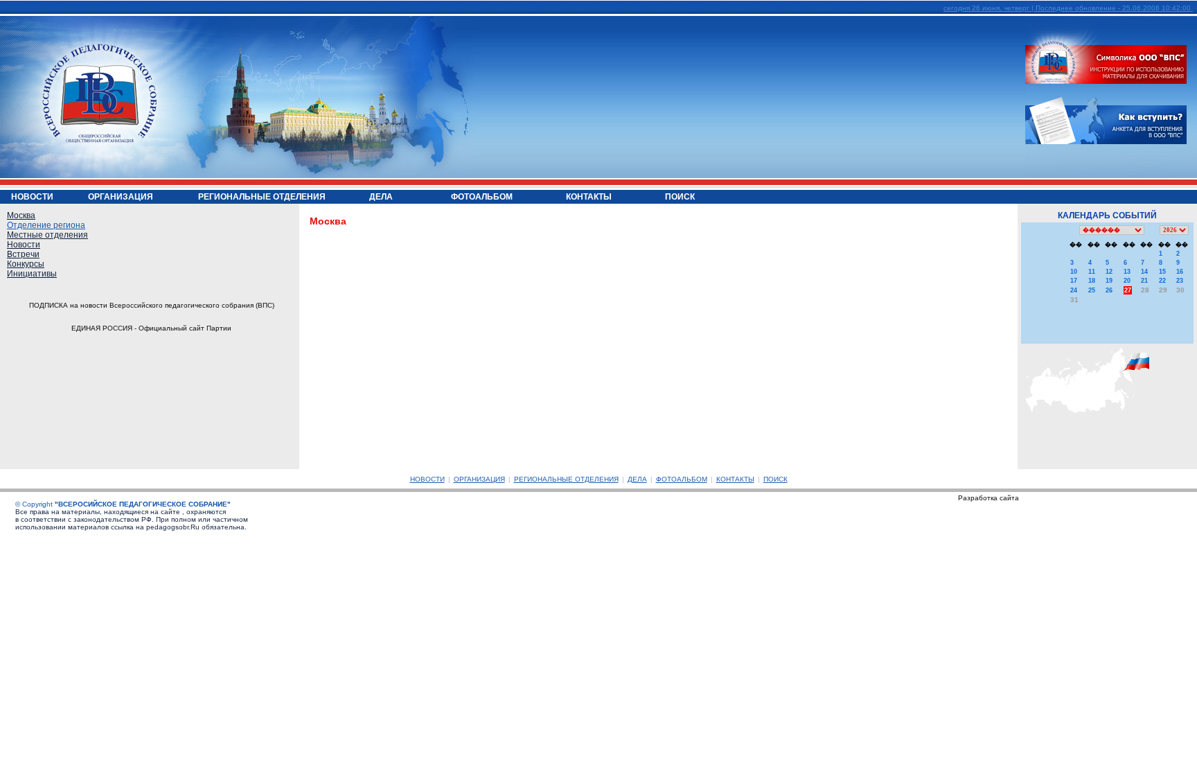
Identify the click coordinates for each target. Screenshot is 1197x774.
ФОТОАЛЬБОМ (681, 479)
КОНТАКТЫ (735, 479)
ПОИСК (775, 479)
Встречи (23, 254)
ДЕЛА (637, 479)
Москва (21, 215)
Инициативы (32, 274)
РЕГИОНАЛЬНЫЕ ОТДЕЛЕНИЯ (566, 479)
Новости (23, 244)
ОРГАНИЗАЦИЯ (479, 479)
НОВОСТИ (427, 479)
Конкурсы (25, 264)
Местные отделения (47, 235)
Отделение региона (46, 225)
